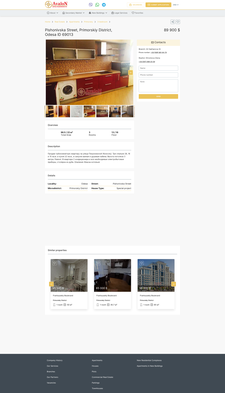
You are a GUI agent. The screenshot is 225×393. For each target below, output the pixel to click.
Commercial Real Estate (102, 377)
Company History (54, 360)
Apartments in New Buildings (150, 366)
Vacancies (137, 5)
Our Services (52, 366)
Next (130, 72)
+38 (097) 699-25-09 (147, 62)
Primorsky (88, 22)
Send (158, 96)
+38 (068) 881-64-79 (159, 52)
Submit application (160, 5)
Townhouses (97, 388)
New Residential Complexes (149, 360)
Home (47, 22)
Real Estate (60, 22)
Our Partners (52, 377)
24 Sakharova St (153, 49)
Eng (174, 5)
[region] (112, 219)
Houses (95, 366)
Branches (51, 371)
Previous (48, 72)
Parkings (95, 383)
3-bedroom (102, 22)
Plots (94, 371)
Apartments (74, 22)
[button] (69, 284)
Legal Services (120, 13)
